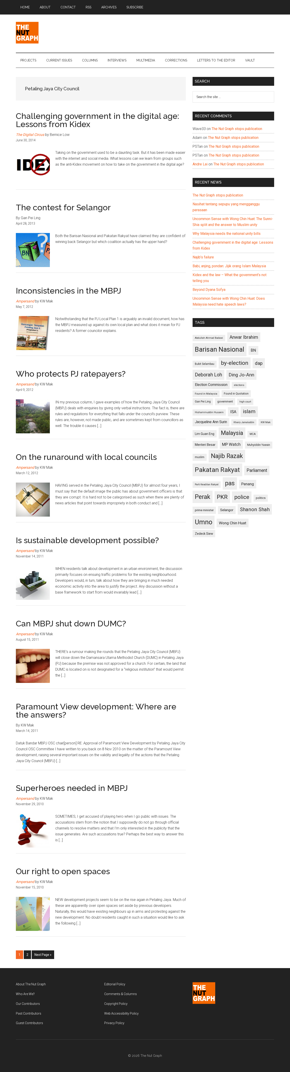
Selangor (226, 510)
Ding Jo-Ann (241, 375)
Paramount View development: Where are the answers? (96, 710)
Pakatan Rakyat (217, 469)
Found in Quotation (236, 393)
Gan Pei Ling (203, 401)
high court (245, 401)
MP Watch (231, 444)
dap (259, 363)
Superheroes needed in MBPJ (72, 788)
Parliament (256, 470)
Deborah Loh (208, 375)
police (241, 497)
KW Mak (266, 422)
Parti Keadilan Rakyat (206, 484)
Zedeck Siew (204, 533)
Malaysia (232, 433)
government (225, 401)
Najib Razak (227, 456)
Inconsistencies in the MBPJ (68, 290)
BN (253, 350)
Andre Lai (200, 164)
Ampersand (25, 301)
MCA (253, 434)
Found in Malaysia (206, 393)
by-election (234, 363)
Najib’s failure (203, 257)
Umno (203, 522)
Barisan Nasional (219, 349)
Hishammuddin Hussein (209, 412)
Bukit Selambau (204, 364)
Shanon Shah (255, 509)
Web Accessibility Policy (121, 1013)
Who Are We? (25, 994)
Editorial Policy (114, 984)
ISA (233, 411)
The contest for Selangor (63, 207)
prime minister (204, 510)
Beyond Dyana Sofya (209, 289)
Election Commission (211, 385)
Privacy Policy (114, 1023)
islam (249, 411)
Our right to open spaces (63, 871)
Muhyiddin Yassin (258, 444)
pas (230, 483)
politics (261, 498)
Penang (247, 484)
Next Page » (42, 956)
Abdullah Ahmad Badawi (209, 337)
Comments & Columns (120, 994)
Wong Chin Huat (232, 523)
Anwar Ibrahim (244, 337)
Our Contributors (28, 1004)
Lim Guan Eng (204, 434)
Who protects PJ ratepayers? (71, 373)
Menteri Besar (205, 445)
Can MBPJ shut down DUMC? (71, 623)
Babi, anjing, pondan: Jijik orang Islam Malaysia (229, 266)
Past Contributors (28, 1013)
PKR (222, 496)
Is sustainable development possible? (87, 540)
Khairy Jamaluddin (244, 422)
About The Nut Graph (31, 984)
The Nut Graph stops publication (237, 129)
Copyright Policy (116, 1004)
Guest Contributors (29, 1023)
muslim (199, 457)
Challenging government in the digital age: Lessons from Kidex (97, 120)
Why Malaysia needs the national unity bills (227, 233)
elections (239, 385)
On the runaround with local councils (86, 457)
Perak (202, 496)
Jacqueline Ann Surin (211, 422)
